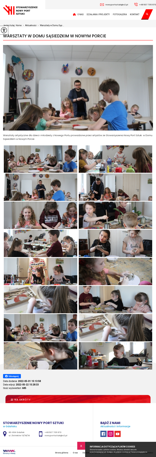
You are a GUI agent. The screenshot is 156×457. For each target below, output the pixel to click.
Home (19, 25)
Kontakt (134, 14)
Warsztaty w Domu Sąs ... (51, 25)
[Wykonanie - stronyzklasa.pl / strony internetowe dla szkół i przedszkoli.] (9, 452)
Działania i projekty (98, 14)
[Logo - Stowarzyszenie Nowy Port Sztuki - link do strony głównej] (22, 10)
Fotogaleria (120, 14)
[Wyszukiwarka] (147, 14)
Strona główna (74, 14)
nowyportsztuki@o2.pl (116, 4)
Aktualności (29, 25)
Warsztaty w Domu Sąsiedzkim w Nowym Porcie (54, 36)
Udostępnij (14, 376)
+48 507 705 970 (147, 4)
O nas (80, 14)
